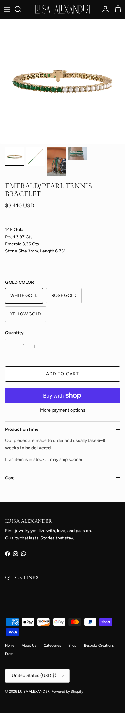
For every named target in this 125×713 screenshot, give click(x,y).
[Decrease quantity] (11, 346)
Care (10, 478)
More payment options (62, 410)
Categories (52, 645)
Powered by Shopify (67, 691)
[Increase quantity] (36, 346)
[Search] (21, 9)
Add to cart (62, 373)
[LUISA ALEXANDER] (62, 9)
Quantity (14, 333)
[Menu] (7, 9)
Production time (21, 429)
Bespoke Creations (99, 645)
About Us (29, 645)
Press (9, 654)
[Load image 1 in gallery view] (62, 81)
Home (9, 645)
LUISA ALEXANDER (34, 691)
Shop (72, 645)
